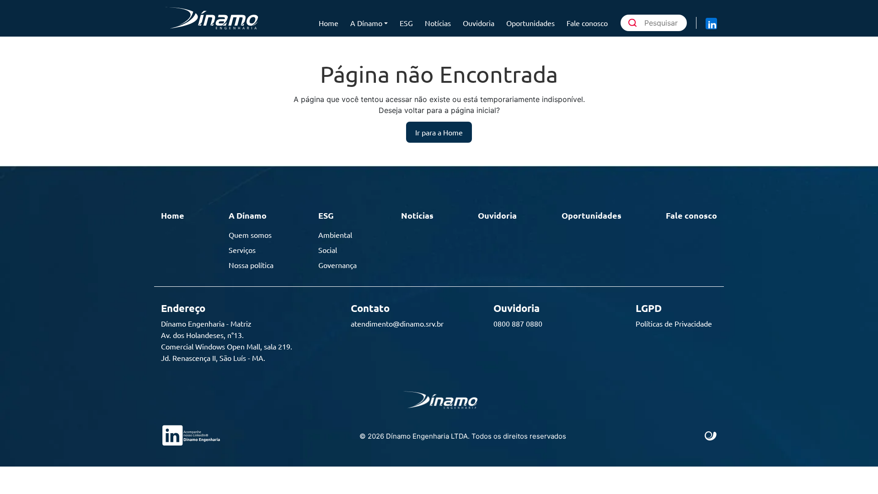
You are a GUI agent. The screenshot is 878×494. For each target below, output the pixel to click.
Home (328, 22)
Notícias (438, 22)
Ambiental (335, 234)
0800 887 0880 (517, 323)
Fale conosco (587, 22)
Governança (337, 264)
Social (327, 249)
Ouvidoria (478, 22)
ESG (406, 22)
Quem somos (250, 234)
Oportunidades (530, 22)
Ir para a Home (439, 132)
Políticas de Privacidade (674, 323)
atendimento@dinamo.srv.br (397, 323)
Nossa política (251, 264)
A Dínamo (366, 22)
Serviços (242, 249)
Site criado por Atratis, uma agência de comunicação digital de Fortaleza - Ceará (711, 436)
